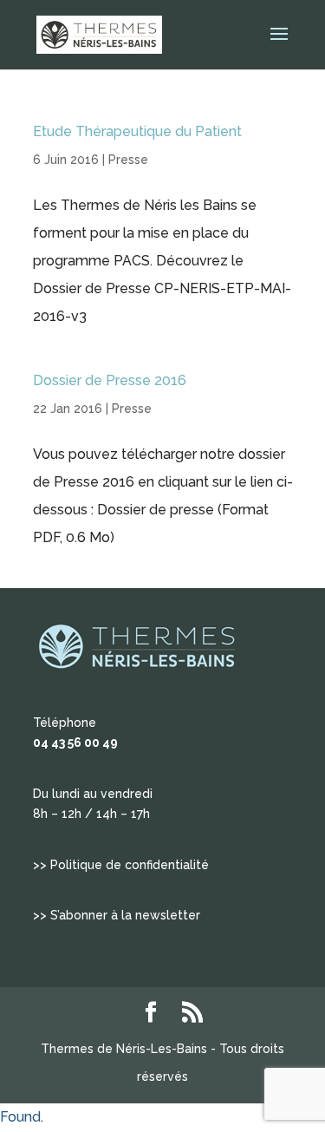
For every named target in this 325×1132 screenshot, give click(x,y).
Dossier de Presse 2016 (109, 380)
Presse (128, 160)
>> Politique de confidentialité (121, 865)
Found (20, 1117)
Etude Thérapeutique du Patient (137, 131)
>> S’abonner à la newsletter (116, 915)
